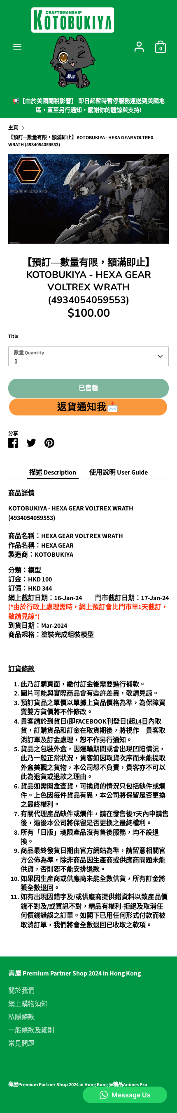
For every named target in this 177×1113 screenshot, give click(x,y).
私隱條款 (21, 1017)
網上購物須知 (28, 1004)
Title (13, 336)
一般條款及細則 (31, 1030)
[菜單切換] (17, 47)
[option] (88, 198)
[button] (88, 407)
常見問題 (21, 1043)
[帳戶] (139, 42)
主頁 (13, 127)
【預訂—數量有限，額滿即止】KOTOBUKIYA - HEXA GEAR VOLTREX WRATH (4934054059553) (81, 140)
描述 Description (52, 472)
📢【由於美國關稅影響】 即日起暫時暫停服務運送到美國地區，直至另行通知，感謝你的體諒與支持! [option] (88, 105)
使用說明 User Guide (118, 472)
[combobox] (88, 356)
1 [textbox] (16, 361)
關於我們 (21, 990)
